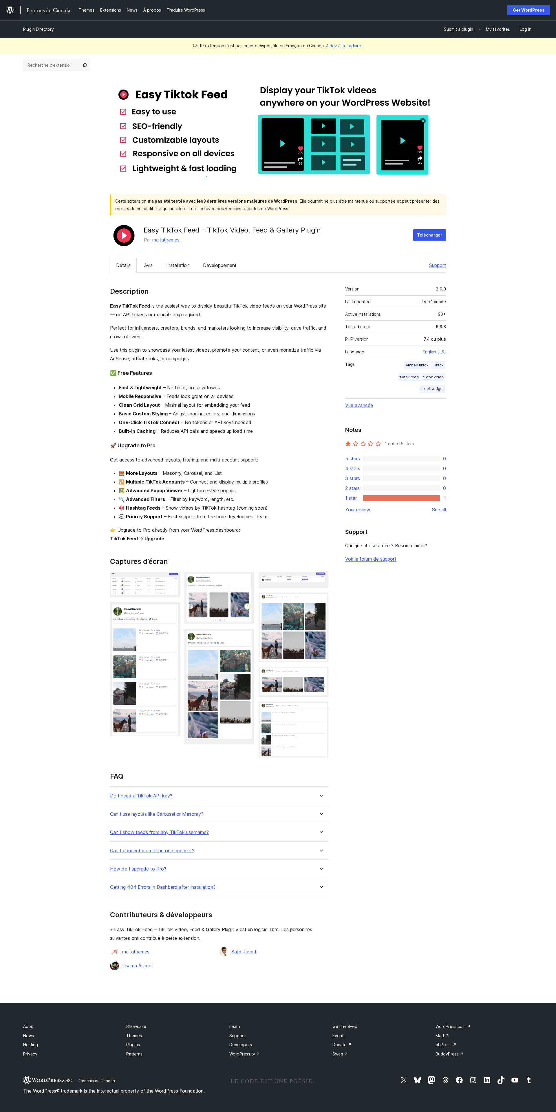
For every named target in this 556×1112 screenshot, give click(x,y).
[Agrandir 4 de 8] (246, 636)
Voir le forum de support (370, 559)
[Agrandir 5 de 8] (320, 579)
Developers (240, 1044)
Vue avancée (359, 405)
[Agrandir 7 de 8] (320, 674)
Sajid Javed (243, 952)
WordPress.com (453, 1026)
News (28, 1035)
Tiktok (438, 365)
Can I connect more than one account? (152, 850)
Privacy (30, 1053)
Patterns (134, 1053)
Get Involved (344, 1026)
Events (338, 1035)
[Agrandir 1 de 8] (172, 579)
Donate (342, 1044)
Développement (220, 265)
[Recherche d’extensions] (84, 65)
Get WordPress (529, 10)
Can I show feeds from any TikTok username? (159, 832)
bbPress (446, 1044)
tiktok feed (409, 377)
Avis (148, 265)
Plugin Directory (38, 29)
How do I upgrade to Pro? (138, 869)
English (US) (434, 351)
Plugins (133, 1044)
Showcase (136, 1026)
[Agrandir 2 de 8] (172, 610)
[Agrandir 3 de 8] (246, 579)
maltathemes (166, 240)
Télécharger (429, 234)
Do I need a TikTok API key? (141, 796)
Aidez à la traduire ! (344, 45)
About (29, 1026)
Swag (340, 1053)
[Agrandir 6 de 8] (320, 600)
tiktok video (433, 377)
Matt (442, 1035)
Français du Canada (96, 1080)
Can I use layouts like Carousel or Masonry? (156, 814)
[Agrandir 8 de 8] (320, 709)
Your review (357, 510)
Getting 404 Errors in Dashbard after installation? (162, 887)
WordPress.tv (244, 1053)
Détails (123, 265)
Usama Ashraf (137, 966)
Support (437, 265)
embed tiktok (417, 365)
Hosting (30, 1044)
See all (439, 510)
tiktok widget (432, 388)
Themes (134, 1035)
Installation (177, 265)
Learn (234, 1026)
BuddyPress (450, 1053)
